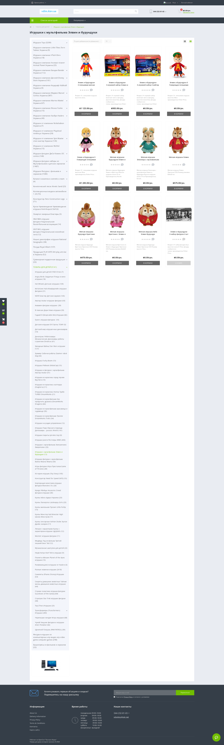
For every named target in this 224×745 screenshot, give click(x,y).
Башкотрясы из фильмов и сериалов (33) (49, 646)
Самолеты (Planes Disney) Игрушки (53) (49, 575)
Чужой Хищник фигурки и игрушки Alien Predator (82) (49, 623)
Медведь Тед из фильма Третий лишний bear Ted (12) (48, 542)
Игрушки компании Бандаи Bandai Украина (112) (48, 71)
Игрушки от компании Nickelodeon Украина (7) (48, 124)
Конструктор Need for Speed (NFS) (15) (51, 478)
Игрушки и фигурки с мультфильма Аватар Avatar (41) (49, 371)
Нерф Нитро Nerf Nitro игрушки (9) (49, 553)
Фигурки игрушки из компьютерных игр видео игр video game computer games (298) (49, 637)
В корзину (86, 114)
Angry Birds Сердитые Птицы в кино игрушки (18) (50, 278)
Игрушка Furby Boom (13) (45, 361)
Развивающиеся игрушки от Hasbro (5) (51, 565)
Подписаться (185, 693)
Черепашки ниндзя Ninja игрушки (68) (51, 618)
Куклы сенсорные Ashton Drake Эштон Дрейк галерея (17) (51, 522)
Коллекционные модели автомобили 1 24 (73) (49, 192)
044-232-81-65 (120, 710)
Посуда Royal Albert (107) (44, 247)
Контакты (33, 726)
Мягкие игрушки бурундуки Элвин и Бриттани (117, 159)
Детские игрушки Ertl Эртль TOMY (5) (50, 324)
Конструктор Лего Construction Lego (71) (49, 200)
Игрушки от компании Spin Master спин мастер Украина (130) (48, 139)
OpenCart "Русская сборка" (47, 740)
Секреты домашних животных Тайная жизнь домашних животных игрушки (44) (51, 584)
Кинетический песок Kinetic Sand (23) (49, 186)
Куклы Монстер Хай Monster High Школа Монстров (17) (49, 515)
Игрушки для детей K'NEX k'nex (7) (49, 272)
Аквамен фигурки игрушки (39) (48, 305)
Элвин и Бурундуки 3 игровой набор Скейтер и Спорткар (148, 85)
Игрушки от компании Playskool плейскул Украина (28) (47, 132)
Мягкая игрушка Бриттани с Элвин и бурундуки (117, 234)
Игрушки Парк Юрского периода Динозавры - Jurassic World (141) (48, 429)
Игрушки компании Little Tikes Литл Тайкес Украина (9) (49, 48)
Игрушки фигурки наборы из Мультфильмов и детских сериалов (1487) (49, 163)
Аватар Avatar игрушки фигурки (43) (50, 301)
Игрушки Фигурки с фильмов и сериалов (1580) (47, 172)
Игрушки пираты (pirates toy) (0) (48, 435)
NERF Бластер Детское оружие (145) (50, 296)
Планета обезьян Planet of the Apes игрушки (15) (50, 558)
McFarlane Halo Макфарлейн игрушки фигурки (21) (50, 290)
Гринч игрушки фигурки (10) (47, 320)
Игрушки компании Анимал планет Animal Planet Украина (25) (49, 63)
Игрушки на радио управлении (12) (50, 423)
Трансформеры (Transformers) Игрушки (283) (47, 611)
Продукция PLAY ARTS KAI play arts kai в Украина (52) (49, 253)
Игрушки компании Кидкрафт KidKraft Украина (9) (50, 86)
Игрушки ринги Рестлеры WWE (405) (50, 440)
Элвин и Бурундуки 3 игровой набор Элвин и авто (117, 85)
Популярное (79, 20)
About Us (33, 713)
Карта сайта (35, 730)
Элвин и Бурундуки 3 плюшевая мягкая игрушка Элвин (86, 85)
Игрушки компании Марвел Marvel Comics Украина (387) (48, 94)
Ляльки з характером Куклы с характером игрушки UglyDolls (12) (49, 530)
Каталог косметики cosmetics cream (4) (48, 180)
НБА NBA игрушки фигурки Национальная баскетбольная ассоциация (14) (47, 221)
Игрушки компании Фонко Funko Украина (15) (48, 109)
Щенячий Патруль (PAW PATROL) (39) (50, 630)
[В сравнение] (97, 53)
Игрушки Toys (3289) (42, 42)
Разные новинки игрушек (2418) (48, 569)
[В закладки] (97, 50)
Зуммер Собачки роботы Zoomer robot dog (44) (51, 354)
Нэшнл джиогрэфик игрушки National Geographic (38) (49, 240)
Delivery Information (38, 716)
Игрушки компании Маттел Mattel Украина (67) (48, 101)
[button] (38, 2)
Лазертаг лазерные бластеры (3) (47, 214)
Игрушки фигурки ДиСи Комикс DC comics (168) (48, 154)
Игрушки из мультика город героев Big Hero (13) (49, 378)
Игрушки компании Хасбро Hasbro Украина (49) (48, 116)
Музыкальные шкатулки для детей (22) (51, 548)
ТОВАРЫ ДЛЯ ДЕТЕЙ (42, 27)
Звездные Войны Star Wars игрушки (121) (50, 347)
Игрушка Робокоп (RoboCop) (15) (48, 365)
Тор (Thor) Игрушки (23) (44, 606)
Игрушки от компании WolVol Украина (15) (46, 147)
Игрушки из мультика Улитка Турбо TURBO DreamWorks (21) (49, 393)
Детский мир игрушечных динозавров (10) (51, 330)
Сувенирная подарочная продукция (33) (49, 260)
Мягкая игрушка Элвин (179, 157)
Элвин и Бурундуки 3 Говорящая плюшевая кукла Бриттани (86, 159)
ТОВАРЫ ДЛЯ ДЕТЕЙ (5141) (45, 267)
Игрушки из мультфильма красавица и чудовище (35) (51, 410)
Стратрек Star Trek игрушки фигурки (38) (50, 599)
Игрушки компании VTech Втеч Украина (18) (47, 56)
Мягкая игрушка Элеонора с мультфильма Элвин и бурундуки (148, 159)
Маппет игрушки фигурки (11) (47, 536)
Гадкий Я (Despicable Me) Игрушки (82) (51, 315)
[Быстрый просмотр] (97, 57)
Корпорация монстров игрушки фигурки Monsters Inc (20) (48, 484)
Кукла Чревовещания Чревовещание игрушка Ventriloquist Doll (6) (49, 207)
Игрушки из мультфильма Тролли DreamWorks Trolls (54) (49, 417)
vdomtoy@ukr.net (121, 717)
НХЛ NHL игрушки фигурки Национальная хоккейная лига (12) (48, 232)
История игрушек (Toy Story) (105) (49, 473)
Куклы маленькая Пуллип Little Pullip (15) (50, 508)
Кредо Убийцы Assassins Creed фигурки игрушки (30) (48, 491)
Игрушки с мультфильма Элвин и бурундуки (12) (49, 453)
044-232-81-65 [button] (121, 713)
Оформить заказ (188, 12)
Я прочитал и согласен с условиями (132, 697)
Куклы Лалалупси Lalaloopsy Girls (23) (50, 502)
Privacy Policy (128, 697)
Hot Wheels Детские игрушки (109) (49, 284)
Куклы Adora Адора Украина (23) (48, 497)
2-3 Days (178, 263)
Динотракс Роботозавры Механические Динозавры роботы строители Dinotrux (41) (49, 339)
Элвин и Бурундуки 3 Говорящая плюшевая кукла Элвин (178, 85)
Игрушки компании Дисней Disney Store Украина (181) (48, 79)
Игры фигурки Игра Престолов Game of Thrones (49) (50, 467)
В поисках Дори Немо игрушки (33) (49, 310)
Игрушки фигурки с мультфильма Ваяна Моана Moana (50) (49, 460)
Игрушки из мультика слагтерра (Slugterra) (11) (48, 386)
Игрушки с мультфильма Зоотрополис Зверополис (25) (51, 446)
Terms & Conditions (37, 723)
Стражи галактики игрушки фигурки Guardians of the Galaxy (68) (50, 592)
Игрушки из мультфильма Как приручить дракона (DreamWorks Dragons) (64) (49, 401)
